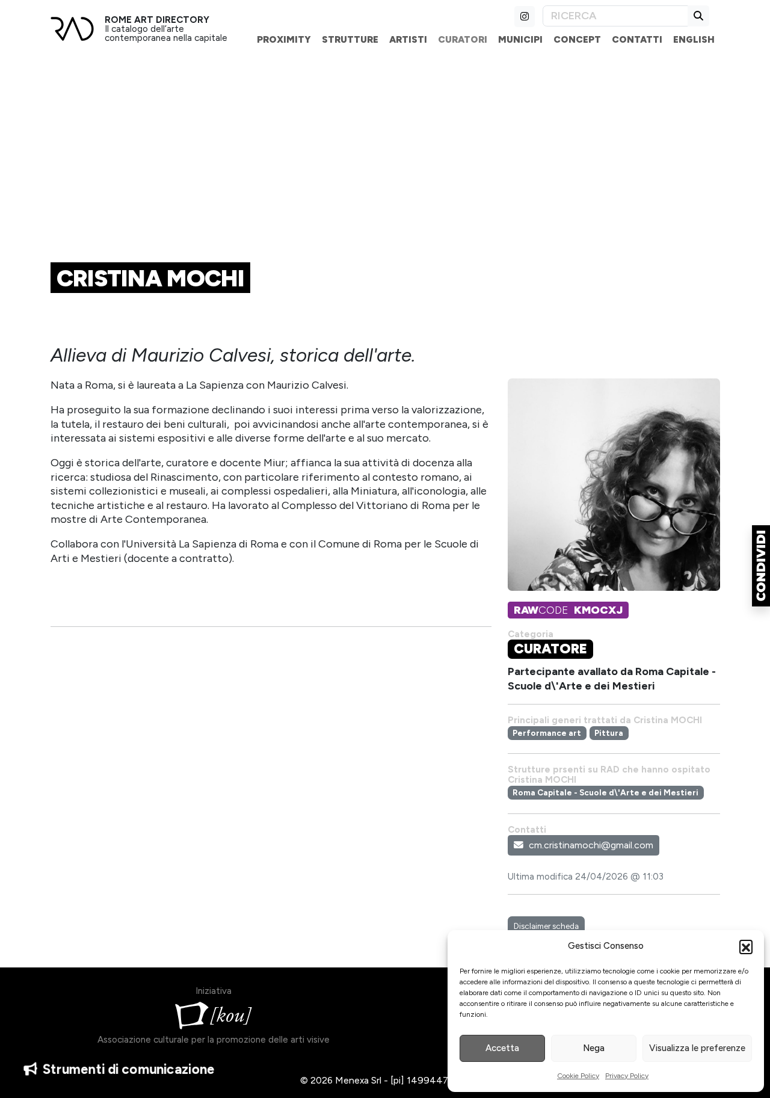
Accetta (502, 1048)
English (694, 39)
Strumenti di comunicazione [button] (129, 1069)
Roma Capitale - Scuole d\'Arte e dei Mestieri (605, 792)
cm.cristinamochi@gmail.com (591, 845)
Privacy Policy (626, 1076)
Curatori (462, 39)
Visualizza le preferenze (697, 1048)
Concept (577, 39)
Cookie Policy (578, 1076)
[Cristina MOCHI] (614, 489)
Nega (594, 1048)
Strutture (350, 39)
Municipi (520, 39)
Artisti (408, 39)
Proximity (284, 39)
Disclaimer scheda (546, 926)
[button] (746, 946)
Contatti (637, 39)
